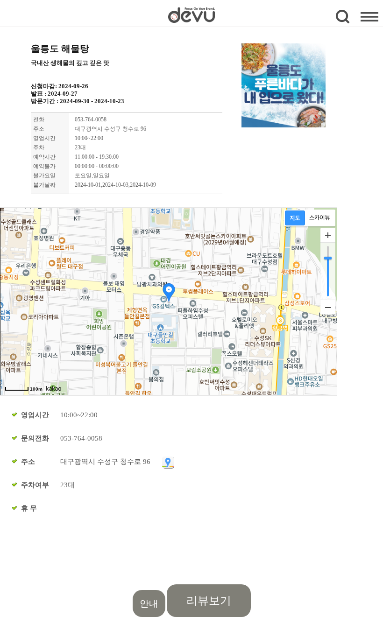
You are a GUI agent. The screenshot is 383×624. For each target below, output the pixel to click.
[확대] (327, 235)
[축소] (327, 307)
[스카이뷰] (319, 217)
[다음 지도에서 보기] (168, 461)
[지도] (295, 217)
